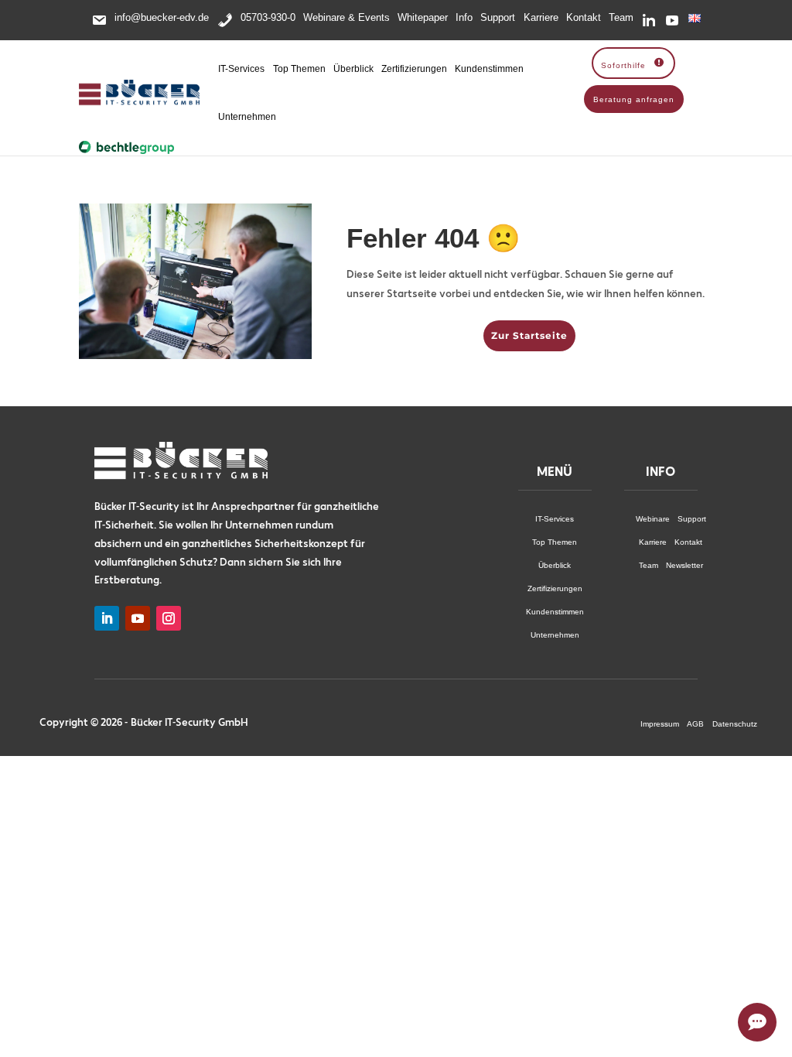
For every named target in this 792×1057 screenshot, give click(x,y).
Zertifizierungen (414, 68)
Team (621, 17)
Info (464, 17)
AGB (695, 724)
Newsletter (684, 565)
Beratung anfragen (633, 99)
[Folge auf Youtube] (137, 618)
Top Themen (299, 68)
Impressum (659, 724)
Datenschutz (734, 724)
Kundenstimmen (489, 68)
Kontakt (583, 17)
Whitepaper (423, 17)
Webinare (653, 519)
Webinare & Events (346, 17)
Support (497, 17)
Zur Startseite (529, 335)
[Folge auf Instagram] (168, 618)
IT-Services (241, 68)
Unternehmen (247, 116)
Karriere (541, 17)
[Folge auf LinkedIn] (106, 618)
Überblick (353, 68)
